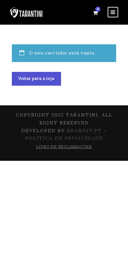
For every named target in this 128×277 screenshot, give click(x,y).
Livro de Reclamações (64, 146)
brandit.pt (84, 131)
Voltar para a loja (36, 78)
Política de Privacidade (64, 138)
